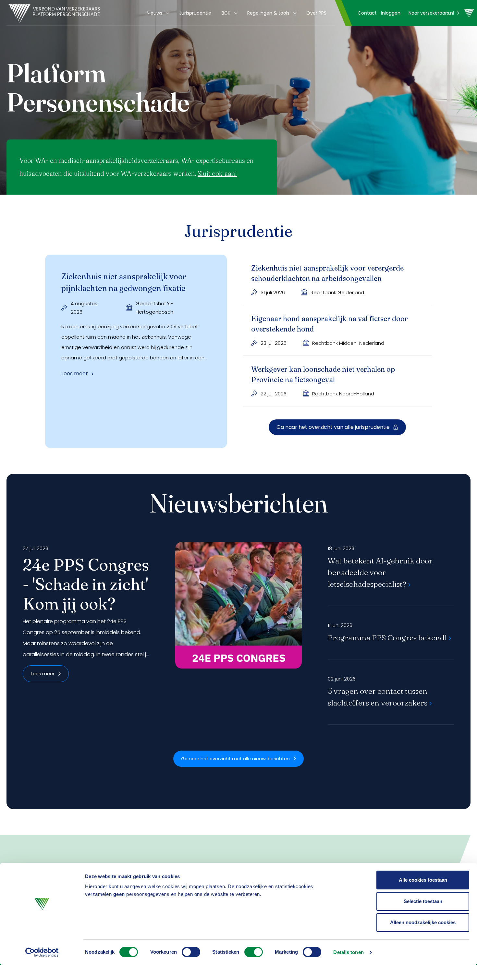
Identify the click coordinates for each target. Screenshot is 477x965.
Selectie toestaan (423, 901)
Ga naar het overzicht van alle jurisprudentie (333, 427)
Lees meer (43, 673)
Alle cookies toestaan (423, 880)
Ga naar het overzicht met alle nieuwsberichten (235, 758)
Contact (367, 13)
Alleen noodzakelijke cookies (423, 922)
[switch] (191, 952)
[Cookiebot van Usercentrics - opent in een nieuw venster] (42, 952)
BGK (226, 13)
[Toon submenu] (166, 13)
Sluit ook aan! (217, 173)
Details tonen (348, 952)
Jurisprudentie (195, 13)
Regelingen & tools (268, 13)
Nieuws (154, 13)
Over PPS (316, 13)
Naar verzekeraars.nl (432, 13)
